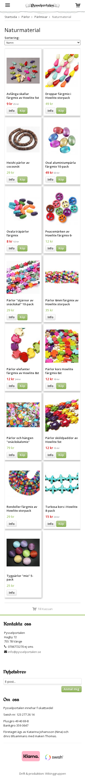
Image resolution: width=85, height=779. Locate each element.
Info (12, 111)
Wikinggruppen (55, 774)
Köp (22, 111)
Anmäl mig (71, 689)
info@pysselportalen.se (24, 652)
